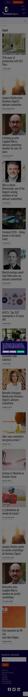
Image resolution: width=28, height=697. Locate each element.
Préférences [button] (5, 351)
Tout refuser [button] (12, 351)
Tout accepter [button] (21, 351)
